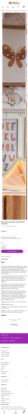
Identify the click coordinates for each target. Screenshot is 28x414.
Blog (2, 369)
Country (18, 407)
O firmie (2, 397)
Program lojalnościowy (5, 391)
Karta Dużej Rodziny (5, 402)
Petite (14, 409)
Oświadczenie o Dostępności (7, 393)
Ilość (2, 242)
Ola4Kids (2, 10)
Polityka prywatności (5, 399)
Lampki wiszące (24, 10)
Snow (22, 407)
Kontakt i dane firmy (5, 395)
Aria (2, 407)
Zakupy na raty (4, 389)
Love (12, 407)
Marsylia (24, 409)
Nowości (3, 368)
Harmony (3, 409)
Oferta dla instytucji (5, 356)
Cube (15, 407)
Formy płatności (4, 350)
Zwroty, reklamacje (5, 354)
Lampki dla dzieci (16, 10)
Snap (12, 409)
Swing (20, 409)
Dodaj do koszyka (12, 251)
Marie (4, 407)
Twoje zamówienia (5, 379)
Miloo (17, 409)
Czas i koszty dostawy (5, 352)
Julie (10, 407)
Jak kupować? (4, 388)
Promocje (3, 366)
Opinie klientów (4, 371)
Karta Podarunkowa (5, 362)
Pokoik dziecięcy (9, 10)
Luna (6, 409)
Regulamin (3, 400)
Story (9, 409)
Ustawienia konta (4, 381)
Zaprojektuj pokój (4, 364)
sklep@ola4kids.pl (17, 338)
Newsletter (3, 373)
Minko (7, 407)
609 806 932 (6, 338)
